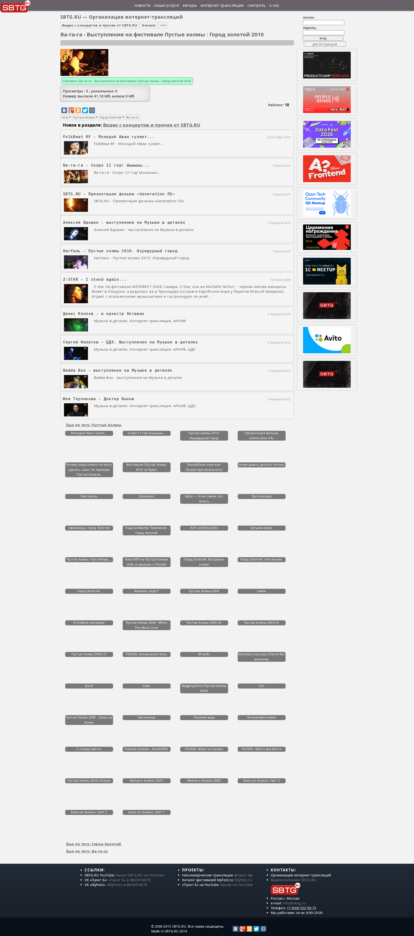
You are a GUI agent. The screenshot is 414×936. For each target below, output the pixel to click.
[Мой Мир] (92, 110)
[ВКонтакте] (64, 110)
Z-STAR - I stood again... (95, 279)
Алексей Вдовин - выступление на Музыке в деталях (124, 222)
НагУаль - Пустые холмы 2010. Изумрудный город (120, 251)
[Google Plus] (71, 110)
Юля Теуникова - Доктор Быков (98, 399)
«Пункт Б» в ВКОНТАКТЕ (129, 880)
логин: (309, 17)
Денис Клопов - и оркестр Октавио (103, 313)
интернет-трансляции (222, 5)
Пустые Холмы (84, 117)
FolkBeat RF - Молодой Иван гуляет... (109, 137)
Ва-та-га (132, 117)
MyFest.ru (243, 880)
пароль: (310, 27)
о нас (274, 5)
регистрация (325, 44)
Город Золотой (110, 117)
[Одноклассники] (78, 110)
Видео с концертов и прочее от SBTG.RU (100, 25)
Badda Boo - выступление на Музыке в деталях (118, 370)
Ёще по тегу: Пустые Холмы (94, 424)
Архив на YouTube (236, 884)
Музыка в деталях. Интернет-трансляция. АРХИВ (140, 320)
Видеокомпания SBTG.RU (293, 880)
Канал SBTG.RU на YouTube (140, 875)
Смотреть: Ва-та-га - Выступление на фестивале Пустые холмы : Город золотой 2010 (127, 81)
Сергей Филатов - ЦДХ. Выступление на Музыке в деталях (130, 342)
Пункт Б (243, 875)
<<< (163, 25)
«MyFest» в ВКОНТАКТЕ (127, 884)
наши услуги (166, 5)
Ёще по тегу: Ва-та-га (87, 851)
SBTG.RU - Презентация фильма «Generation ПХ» (119, 194)
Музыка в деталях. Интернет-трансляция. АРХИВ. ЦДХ (145, 349)
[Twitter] (85, 110)
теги (65, 117)
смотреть (256, 5)
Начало (148, 25)
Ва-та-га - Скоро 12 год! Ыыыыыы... (106, 165)
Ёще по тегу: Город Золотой (93, 843)
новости (142, 5)
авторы (190, 5)
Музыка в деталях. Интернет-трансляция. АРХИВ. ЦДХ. (145, 405)
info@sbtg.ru (294, 903)
